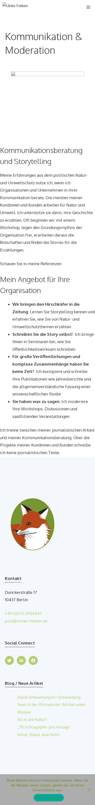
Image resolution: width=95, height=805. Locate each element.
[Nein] (88, 789)
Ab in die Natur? (32, 719)
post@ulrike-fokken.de (26, 620)
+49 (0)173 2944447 (23, 613)
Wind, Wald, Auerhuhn (38, 734)
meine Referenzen (44, 263)
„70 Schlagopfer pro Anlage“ (44, 726)
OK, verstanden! (49, 798)
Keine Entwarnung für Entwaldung (48, 697)
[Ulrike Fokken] (15, 7)
